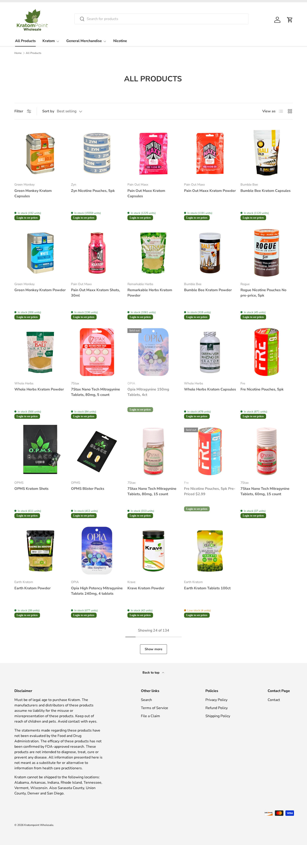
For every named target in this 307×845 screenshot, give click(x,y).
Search (146, 699)
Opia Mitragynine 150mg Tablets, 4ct (148, 392)
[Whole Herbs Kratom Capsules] (210, 351)
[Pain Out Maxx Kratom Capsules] (153, 153)
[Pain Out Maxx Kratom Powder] (210, 153)
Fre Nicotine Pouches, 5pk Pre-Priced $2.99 (209, 491)
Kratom (48, 40)
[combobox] (161, 19)
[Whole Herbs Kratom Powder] (40, 351)
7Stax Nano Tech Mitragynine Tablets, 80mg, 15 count (151, 491)
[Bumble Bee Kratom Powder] (210, 252)
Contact (274, 699)
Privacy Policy (216, 699)
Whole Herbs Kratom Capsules (210, 389)
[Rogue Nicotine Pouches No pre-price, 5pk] (266, 252)
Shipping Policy (217, 716)
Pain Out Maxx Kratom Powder (210, 190)
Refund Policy (216, 707)
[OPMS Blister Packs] (97, 451)
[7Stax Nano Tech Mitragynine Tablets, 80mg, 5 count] (97, 351)
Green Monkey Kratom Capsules (33, 193)
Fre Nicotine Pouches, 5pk (262, 389)
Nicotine (120, 40)
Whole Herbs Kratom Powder (39, 389)
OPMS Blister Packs (87, 488)
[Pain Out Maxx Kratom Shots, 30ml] (97, 252)
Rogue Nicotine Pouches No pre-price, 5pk (263, 293)
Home (18, 53)
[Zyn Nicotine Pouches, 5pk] (97, 153)
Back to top (151, 672)
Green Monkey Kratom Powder (40, 290)
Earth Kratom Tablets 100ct (207, 588)
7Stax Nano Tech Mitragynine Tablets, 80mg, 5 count (95, 392)
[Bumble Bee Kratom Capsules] (266, 153)
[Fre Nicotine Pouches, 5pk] (266, 351)
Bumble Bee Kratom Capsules (265, 190)
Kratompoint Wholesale (38, 825)
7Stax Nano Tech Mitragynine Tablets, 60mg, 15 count (264, 491)
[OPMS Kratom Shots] (40, 451)
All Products (25, 40)
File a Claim (150, 716)
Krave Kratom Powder (145, 588)
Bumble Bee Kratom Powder (208, 290)
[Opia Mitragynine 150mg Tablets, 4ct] (153, 351)
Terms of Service (154, 707)
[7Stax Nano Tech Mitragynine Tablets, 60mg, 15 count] (266, 451)
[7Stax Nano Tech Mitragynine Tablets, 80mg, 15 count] (153, 451)
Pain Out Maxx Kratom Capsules (146, 193)
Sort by (48, 111)
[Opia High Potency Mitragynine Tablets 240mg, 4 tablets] (97, 550)
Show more (153, 649)
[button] (290, 20)
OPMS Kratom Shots (31, 488)
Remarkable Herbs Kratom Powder (149, 293)
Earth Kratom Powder (32, 588)
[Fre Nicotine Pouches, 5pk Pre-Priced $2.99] (210, 451)
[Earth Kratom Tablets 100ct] (210, 550)
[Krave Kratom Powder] (153, 550)
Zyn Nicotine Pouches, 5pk (93, 190)
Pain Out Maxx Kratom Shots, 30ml (95, 293)
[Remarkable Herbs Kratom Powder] (153, 252)
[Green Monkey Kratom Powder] (40, 252)
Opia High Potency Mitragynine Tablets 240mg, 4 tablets (97, 591)
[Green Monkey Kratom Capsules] (40, 153)
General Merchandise (84, 40)
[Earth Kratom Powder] (40, 550)
